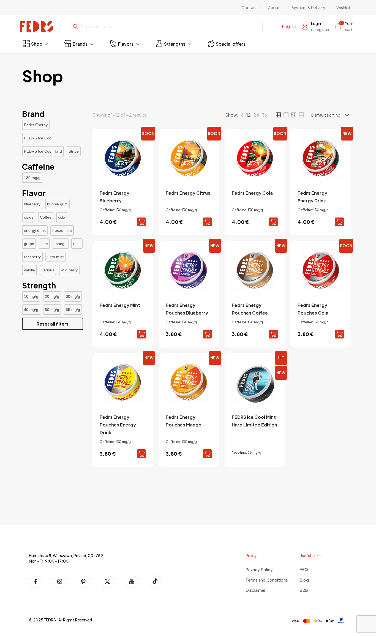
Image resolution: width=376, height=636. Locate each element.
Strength (39, 285)
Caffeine (38, 166)
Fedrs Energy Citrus (188, 193)
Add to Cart (141, 221)
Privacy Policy (259, 569)
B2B (303, 590)
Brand (33, 113)
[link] (242, 115)
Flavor (34, 193)
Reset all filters (53, 324)
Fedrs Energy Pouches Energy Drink (118, 424)
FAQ (303, 569)
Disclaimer (256, 590)
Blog (304, 579)
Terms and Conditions (267, 579)
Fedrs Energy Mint (120, 305)
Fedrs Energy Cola (252, 193)
